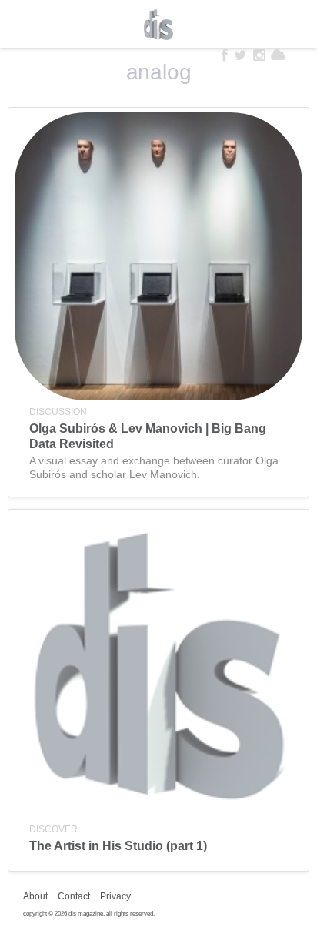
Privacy (115, 896)
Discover (53, 829)
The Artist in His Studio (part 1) (118, 845)
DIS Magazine (158, 24)
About (35, 896)
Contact (74, 896)
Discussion (58, 412)
